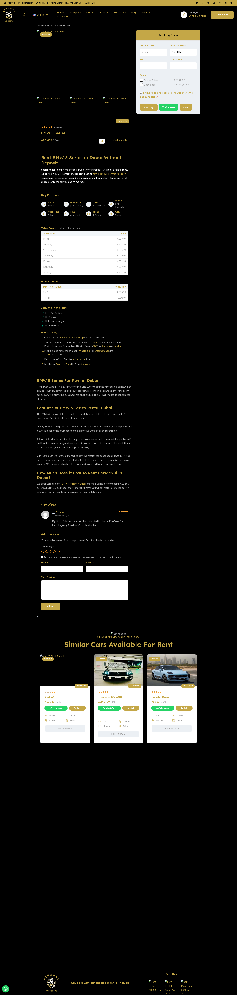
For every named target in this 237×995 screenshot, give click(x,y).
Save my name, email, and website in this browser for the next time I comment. (83, 557)
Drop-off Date (178, 45)
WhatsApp (170, 107)
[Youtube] (208, 3)
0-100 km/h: (75, 202)
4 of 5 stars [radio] (54, 551)
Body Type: (53, 202)
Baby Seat (149, 84)
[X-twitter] (214, 3)
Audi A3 (49, 696)
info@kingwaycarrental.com (20, 3)
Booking (148, 107)
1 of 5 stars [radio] (42, 551)
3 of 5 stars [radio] (50, 551)
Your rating (47, 546)
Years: (95, 202)
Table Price (60, 228)
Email (90, 562)
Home (60, 12)
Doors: (96, 212)
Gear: (72, 212)
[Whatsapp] (202, 3)
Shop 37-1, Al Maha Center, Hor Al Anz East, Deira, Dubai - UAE (67, 3)
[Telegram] (231, 3)
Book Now (64, 728)
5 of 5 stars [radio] (58, 551)
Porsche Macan (161, 696)
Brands (89, 12)
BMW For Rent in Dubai (74, 483)
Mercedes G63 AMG (110, 696)
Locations (119, 12)
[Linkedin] (225, 3)
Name (45, 562)
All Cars (51, 26)
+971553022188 (197, 16)
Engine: (118, 201)
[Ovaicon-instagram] (220, 3)
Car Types (74, 12)
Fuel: (117, 212)
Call (187, 107)
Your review (49, 577)
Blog (133, 12)
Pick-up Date (147, 45)
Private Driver (151, 80)
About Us (145, 12)
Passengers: (53, 212)
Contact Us (63, 16)
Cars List (104, 12)
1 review (58, 127)
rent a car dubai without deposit (109, 173)
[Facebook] (197, 3)
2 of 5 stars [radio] (46, 551)
